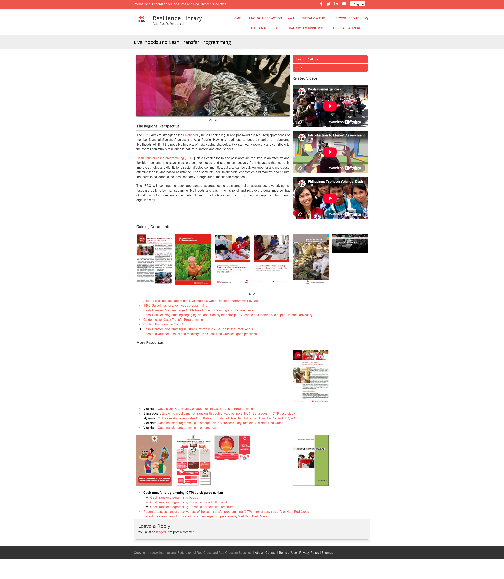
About (259, 552)
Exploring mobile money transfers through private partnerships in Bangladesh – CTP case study (228, 413)
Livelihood (190, 135)
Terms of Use (288, 552)
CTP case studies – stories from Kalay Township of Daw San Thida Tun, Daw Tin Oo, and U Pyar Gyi (228, 418)
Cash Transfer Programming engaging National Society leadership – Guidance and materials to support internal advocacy (228, 315)
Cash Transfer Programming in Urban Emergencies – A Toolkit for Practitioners (198, 329)
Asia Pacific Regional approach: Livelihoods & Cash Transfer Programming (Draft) (200, 300)
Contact (270, 552)
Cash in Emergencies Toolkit (163, 324)
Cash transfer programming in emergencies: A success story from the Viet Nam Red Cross (220, 422)
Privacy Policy (309, 552)
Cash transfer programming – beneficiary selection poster (190, 502)
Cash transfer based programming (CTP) (164, 158)
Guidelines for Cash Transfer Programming (173, 319)
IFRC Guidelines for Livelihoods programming (175, 305)
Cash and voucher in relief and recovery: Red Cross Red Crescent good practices (200, 333)
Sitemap (327, 552)
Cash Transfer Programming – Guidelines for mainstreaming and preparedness (198, 310)
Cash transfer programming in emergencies (188, 427)
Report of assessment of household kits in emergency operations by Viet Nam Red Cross (205, 516)
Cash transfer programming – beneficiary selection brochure (191, 506)
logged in (162, 532)
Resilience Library (177, 18)
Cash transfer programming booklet (174, 497)
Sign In (358, 4)
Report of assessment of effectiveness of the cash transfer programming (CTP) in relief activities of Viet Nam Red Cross (226, 511)
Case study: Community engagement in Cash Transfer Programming (205, 408)
